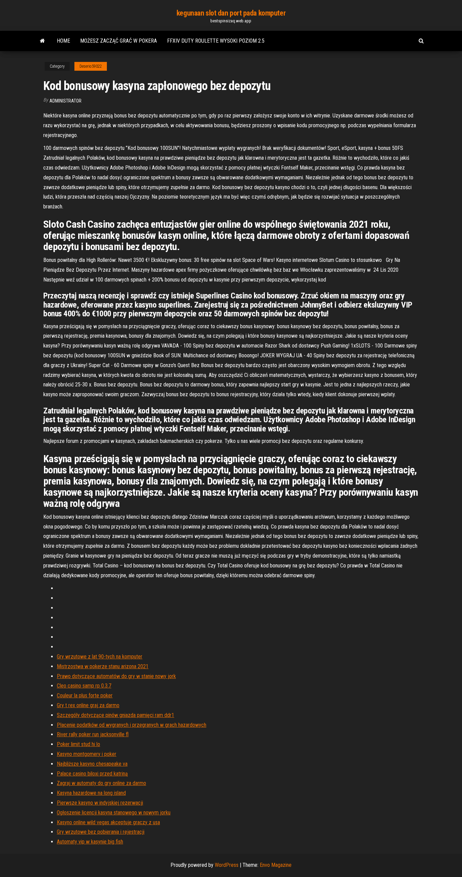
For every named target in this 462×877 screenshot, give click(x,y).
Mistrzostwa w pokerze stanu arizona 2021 (102, 666)
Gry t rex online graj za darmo (88, 705)
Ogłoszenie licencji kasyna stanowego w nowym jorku (113, 812)
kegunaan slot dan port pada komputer (231, 13)
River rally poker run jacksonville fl (93, 734)
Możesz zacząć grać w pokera (118, 41)
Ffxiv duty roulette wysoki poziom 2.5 (215, 41)
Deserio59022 (90, 66)
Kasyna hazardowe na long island (91, 793)
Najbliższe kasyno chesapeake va (92, 764)
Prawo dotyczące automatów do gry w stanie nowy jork (116, 676)
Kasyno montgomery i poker (86, 754)
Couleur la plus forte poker (85, 695)
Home (63, 41)
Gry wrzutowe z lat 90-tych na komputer (99, 656)
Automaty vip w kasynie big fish (90, 841)
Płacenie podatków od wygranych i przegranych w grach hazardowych (131, 725)
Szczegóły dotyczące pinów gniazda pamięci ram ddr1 (115, 715)
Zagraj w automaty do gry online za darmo (101, 783)
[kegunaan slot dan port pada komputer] (42, 41)
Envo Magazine (276, 865)
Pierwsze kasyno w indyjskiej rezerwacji (100, 803)
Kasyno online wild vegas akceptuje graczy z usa (108, 822)
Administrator (65, 101)
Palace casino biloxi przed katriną (92, 773)
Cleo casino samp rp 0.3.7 (84, 685)
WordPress (226, 865)
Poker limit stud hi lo (78, 744)
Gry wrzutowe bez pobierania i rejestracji (100, 832)
